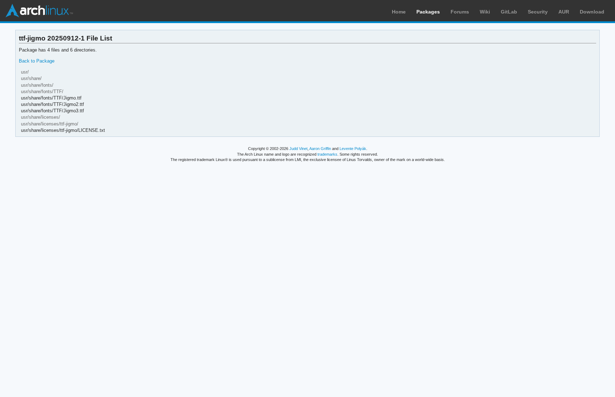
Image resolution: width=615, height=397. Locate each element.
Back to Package (36, 61)
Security (538, 12)
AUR (563, 12)
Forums (460, 12)
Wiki (485, 12)
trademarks (327, 154)
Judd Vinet (298, 148)
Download (592, 12)
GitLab (509, 12)
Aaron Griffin (320, 148)
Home (399, 12)
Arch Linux (39, 11)
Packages (428, 12)
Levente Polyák (353, 148)
